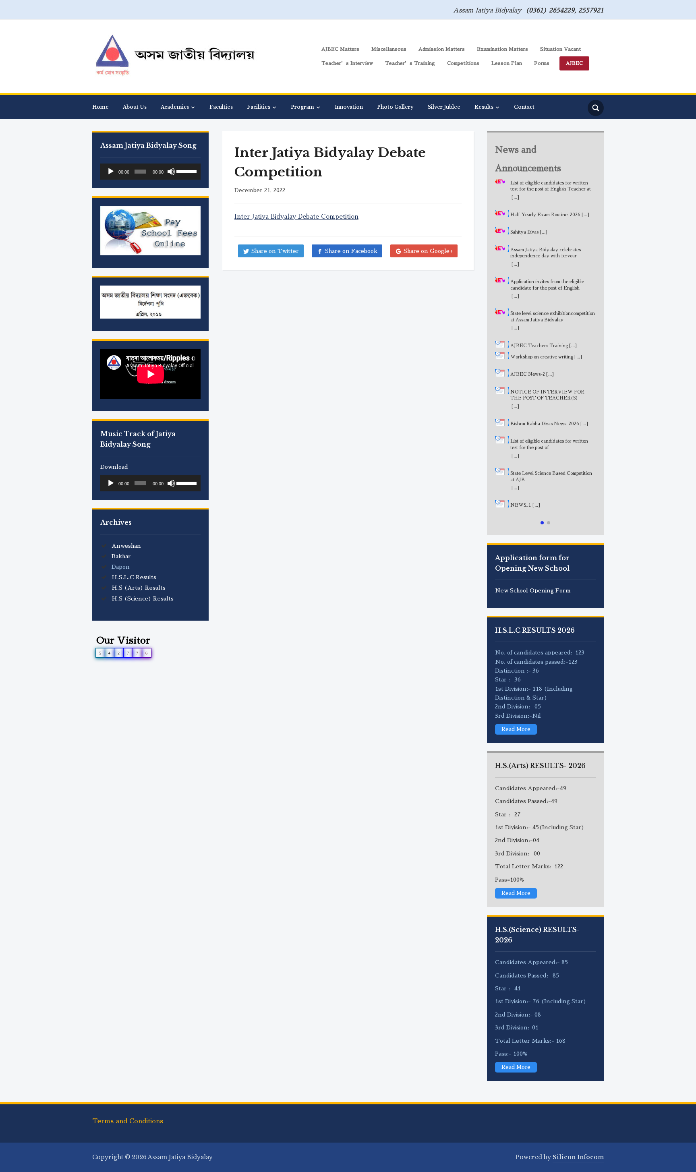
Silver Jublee (444, 107)
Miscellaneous (388, 49)
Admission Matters (441, 49)
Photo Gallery (395, 107)
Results (483, 107)
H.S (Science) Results (143, 598)
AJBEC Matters (340, 49)
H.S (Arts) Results (139, 587)
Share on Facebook (351, 251)
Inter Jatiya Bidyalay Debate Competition (296, 216)
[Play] (111, 172)
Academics (175, 107)
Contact (524, 107)
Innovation (349, 107)
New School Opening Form (533, 590)
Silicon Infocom (578, 1157)
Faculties (221, 107)
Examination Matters (502, 49)
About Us (135, 107)
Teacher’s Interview (347, 63)
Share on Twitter (275, 251)
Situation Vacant (560, 49)
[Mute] (171, 172)
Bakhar (121, 556)
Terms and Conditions (127, 1121)
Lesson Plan (506, 63)
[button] (542, 522)
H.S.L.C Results (134, 577)
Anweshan (126, 546)
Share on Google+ (428, 251)
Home (100, 107)
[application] (150, 172)
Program (302, 107)
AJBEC (574, 63)
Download (114, 467)
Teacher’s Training (410, 63)
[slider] (186, 171)
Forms (541, 63)
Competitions (463, 63)
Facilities (258, 107)
